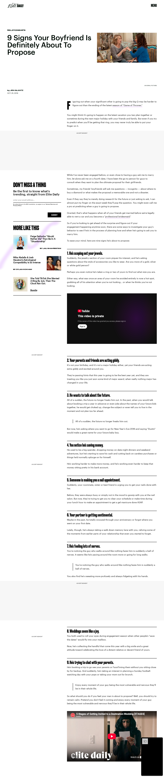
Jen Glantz (16, 90)
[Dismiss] (160, 739)
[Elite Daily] (15, 5)
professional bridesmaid (117, 216)
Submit (54, 215)
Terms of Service (50, 204)
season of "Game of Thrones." (127, 105)
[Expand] (144, 739)
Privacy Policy (17, 205)
